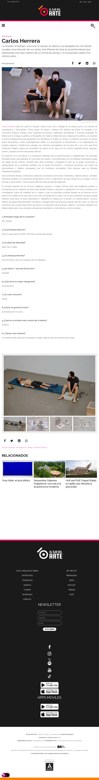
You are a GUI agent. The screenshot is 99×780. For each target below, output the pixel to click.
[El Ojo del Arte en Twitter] (49, 660)
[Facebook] (73, 63)
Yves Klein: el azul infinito (16, 480)
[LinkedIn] (87, 63)
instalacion (22, 447)
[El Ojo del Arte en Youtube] (49, 671)
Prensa (72, 590)
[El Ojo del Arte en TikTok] (49, 676)
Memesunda (71, 575)
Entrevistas (27, 575)
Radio (71, 580)
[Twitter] (80, 63)
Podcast (72, 585)
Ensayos (27, 585)
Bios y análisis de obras (27, 571)
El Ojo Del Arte (9, 63)
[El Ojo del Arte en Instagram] (49, 655)
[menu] (3, 25)
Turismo (27, 590)
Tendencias (27, 580)
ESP (81, 2)
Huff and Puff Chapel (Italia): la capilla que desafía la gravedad (81, 483)
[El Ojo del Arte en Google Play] (49, 706)
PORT (89, 2)
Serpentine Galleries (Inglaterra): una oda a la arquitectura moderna (47, 483)
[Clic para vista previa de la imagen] (49, 90)
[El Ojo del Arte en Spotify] (49, 664)
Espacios (27, 599)
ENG (84, 2)
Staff (71, 595)
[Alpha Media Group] (49, 766)
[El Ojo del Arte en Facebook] (49, 648)
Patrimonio (27, 595)
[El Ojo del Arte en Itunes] (49, 691)
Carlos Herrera (8, 126)
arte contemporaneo (38, 447)
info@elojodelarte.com (53, 737)
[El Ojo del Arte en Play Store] (49, 685)
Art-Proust (7, 36)
